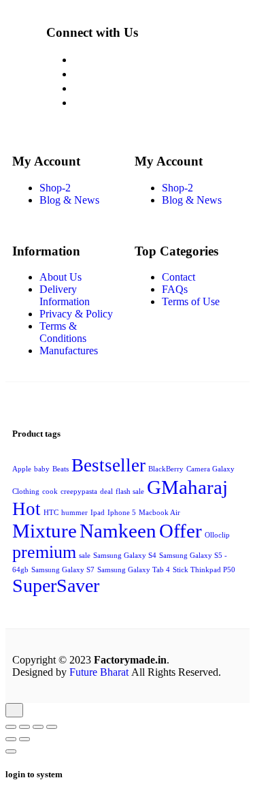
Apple (21, 469)
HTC (51, 512)
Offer (180, 531)
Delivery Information (64, 295)
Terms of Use (191, 301)
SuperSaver (55, 585)
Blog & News (69, 200)
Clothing (25, 491)
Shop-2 (55, 187)
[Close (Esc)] (51, 727)
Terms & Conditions (62, 332)
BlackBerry (166, 469)
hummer (74, 512)
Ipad (97, 512)
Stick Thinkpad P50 (204, 570)
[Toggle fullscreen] (24, 727)
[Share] (38, 727)
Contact (178, 277)
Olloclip (217, 535)
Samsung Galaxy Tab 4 (133, 570)
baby (42, 469)
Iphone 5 (121, 512)
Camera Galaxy (210, 469)
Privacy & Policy (76, 313)
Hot (26, 509)
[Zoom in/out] (10, 727)
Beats (60, 469)
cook (50, 491)
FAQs (175, 289)
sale (84, 555)
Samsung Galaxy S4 (124, 555)
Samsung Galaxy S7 (63, 570)
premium (44, 552)
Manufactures (68, 350)
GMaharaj (187, 487)
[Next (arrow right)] (24, 739)
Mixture (44, 531)
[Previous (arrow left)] (10, 739)
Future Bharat (99, 672)
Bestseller (108, 465)
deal (106, 491)
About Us (60, 277)
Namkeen (118, 531)
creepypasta (79, 491)
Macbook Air (159, 512)
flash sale (130, 491)
